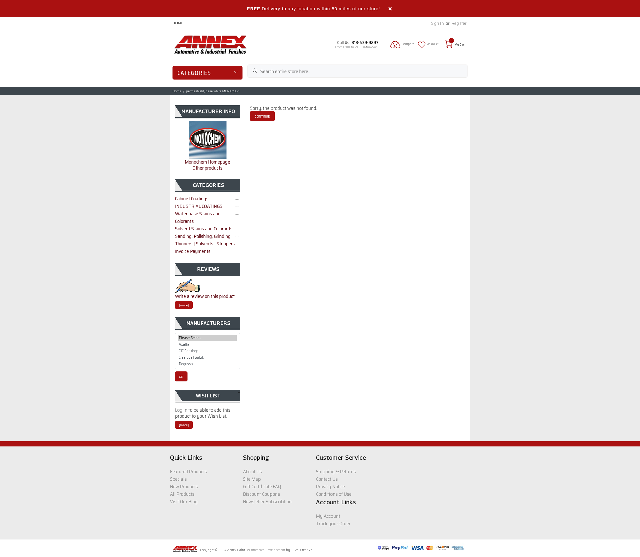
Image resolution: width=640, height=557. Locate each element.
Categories (194, 73)
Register (459, 23)
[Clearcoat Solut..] (207, 357)
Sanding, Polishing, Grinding (203, 236)
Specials (178, 479)
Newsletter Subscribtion (267, 501)
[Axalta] (207, 344)
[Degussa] (207, 364)
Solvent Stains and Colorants (203, 229)
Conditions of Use (334, 494)
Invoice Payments (192, 251)
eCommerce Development (266, 549)
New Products (184, 486)
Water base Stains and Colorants (198, 217)
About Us (252, 471)
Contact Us (327, 479)
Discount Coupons (261, 494)
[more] (184, 305)
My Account (328, 516)
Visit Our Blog (184, 501)
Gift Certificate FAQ (262, 486)
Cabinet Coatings (191, 199)
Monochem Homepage (207, 162)
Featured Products (188, 471)
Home (178, 23)
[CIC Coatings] (207, 351)
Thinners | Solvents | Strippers (205, 244)
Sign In (437, 23)
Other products (207, 168)
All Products (182, 494)
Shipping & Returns (336, 471)
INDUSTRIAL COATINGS (198, 206)
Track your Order (333, 523)
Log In (181, 410)
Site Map (252, 479)
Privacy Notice (330, 486)
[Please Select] (207, 338)
